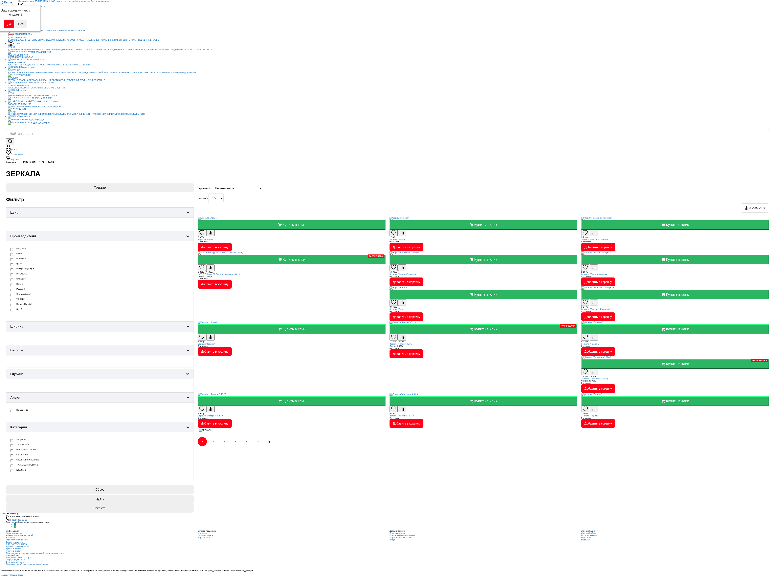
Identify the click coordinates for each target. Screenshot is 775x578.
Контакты (202, 533)
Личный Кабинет (589, 533)
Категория (18, 427)
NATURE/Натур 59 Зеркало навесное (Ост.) (219, 274)
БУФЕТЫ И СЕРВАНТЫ (19, 49)
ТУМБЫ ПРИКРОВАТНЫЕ (92, 80)
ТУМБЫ (155, 40)
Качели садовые (16, 106)
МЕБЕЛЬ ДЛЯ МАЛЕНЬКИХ (100, 40)
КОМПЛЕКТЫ (53, 65)
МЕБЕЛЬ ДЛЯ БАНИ (41, 52)
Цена (14, 212)
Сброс (99, 489)
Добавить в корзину (214, 247)
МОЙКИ (165, 49)
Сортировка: (204, 188)
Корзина (15, 159)
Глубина (17, 374)
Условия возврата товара (18, 557)
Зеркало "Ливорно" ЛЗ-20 (210, 416)
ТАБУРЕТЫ (207, 49)
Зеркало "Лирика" (590, 416)
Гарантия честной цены (17, 540)
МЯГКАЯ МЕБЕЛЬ (37, 60)
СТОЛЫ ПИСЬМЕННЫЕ (140, 40)
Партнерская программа (401, 537)
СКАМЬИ (12, 57)
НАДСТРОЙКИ (121, 40)
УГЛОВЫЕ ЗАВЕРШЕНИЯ (52, 88)
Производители (23, 236)
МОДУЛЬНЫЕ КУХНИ (151, 49)
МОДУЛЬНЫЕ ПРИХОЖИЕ (117, 72)
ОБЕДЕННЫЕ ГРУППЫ (181, 49)
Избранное (17, 154)
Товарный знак (13, 555)
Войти (14, 149)
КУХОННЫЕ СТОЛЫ (80, 49)
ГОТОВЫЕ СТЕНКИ (42, 30)
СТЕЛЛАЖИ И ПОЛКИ (43, 83)
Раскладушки (31, 106)
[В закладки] (202, 233)
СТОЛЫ (21, 57)
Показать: (203, 199)
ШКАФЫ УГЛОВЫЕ (92, 114)
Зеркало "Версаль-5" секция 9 (596, 309)
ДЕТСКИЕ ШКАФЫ (57, 40)
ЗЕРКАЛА (71, 72)
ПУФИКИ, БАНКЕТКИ (79, 65)
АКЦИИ (393, 540)
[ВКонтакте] (15, 524)
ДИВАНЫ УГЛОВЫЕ (36, 65)
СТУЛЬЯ (197, 49)
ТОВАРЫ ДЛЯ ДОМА (42, 98)
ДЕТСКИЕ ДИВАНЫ (17, 40)
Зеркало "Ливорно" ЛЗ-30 (402, 416)
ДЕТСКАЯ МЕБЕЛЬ (22, 34)
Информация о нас (81, 1)
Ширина (16, 326)
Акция (15, 397)
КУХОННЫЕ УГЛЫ (131, 49)
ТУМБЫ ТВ (80, 30)
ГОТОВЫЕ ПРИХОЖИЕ (54, 72)
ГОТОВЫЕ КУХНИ (40, 49)
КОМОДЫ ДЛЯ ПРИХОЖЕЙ (89, 72)
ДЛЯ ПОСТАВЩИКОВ (45, 1)
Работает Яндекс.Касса (11, 575)
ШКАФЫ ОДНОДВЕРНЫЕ (45, 114)
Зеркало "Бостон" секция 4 (594, 274)
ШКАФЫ (154, 72)
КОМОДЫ (71, 40)
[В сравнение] (210, 233)
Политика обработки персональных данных (27, 564)
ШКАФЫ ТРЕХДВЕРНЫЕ (70, 114)
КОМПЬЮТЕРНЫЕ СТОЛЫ (44, 95)
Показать (99, 508)
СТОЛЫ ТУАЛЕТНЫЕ (69, 80)
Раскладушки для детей (49, 106)
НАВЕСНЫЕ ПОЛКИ (17, 88)
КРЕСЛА (65, 65)
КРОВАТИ (81, 40)
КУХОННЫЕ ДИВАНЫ (59, 49)
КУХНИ (16, 43)
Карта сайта (204, 537)
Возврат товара (205, 535)
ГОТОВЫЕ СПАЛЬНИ (18, 80)
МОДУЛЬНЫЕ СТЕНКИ (63, 30)
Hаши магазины (26, 1)
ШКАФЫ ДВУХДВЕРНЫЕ (20, 114)
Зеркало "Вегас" (397, 309)
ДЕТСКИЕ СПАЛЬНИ (38, 40)
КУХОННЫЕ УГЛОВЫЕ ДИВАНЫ (106, 49)
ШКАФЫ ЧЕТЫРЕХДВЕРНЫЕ (116, 114)
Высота (16, 350)
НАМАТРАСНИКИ (36, 120)
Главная (11, 162)
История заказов (589, 535)
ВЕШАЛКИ (13, 72)
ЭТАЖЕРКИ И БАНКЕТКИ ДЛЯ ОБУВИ (177, 72)
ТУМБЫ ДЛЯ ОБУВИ (140, 72)
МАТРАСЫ (26, 117)
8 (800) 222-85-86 (18, 520)
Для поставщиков (14, 542)
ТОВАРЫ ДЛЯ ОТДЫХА (46, 101)
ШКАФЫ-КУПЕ (138, 114)
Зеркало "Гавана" (206, 344)
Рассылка (586, 540)
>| (269, 441)
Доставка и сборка (100, 1)
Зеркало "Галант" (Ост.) (401, 344)
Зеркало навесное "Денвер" (595, 239)
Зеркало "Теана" (398, 239)
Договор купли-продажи (17, 546)
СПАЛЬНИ (26, 75)
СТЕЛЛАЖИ (34, 88)
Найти (100, 499)
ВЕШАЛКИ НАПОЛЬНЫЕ (31, 72)
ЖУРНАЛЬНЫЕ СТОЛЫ (19, 95)
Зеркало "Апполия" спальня (403, 274)
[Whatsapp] (15, 526)
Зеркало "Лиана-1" (590, 344)
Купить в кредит (63, 1)
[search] (10, 141)
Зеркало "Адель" (206, 239)
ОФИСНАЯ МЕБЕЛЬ (40, 123)
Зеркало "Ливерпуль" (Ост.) (594, 378)
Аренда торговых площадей (20, 535)
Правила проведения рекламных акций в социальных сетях (35, 553)
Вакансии (10, 537)
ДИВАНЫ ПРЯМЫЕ (17, 65)
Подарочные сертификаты (402, 535)
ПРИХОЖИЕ (29, 67)
